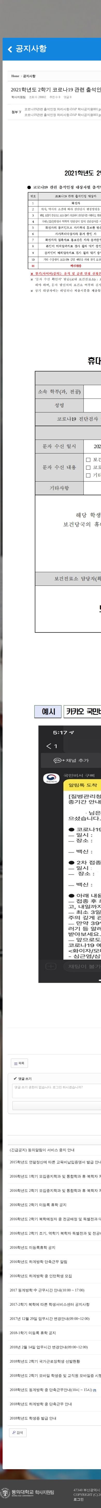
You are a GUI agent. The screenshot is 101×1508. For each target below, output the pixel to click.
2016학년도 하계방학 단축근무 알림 (38, 1262)
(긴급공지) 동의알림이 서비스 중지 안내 (42, 1150)
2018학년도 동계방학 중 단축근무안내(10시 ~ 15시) (51, 1390)
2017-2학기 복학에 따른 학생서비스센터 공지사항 (50, 1304)
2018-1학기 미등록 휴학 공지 (33, 1333)
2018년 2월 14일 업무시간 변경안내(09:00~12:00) (49, 1347)
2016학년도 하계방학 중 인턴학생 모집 (41, 1276)
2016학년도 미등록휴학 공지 (32, 1248)
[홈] (10, 49)
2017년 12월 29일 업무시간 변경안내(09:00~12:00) (50, 1319)
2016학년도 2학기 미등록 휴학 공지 (38, 1205)
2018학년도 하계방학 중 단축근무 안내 (41, 1404)
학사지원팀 (18, 97)
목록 (21, 1063)
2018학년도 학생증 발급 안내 (33, 1418)
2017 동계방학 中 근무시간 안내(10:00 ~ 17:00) (47, 1290)
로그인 (79, 1499)
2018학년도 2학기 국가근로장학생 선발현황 (45, 1361)
